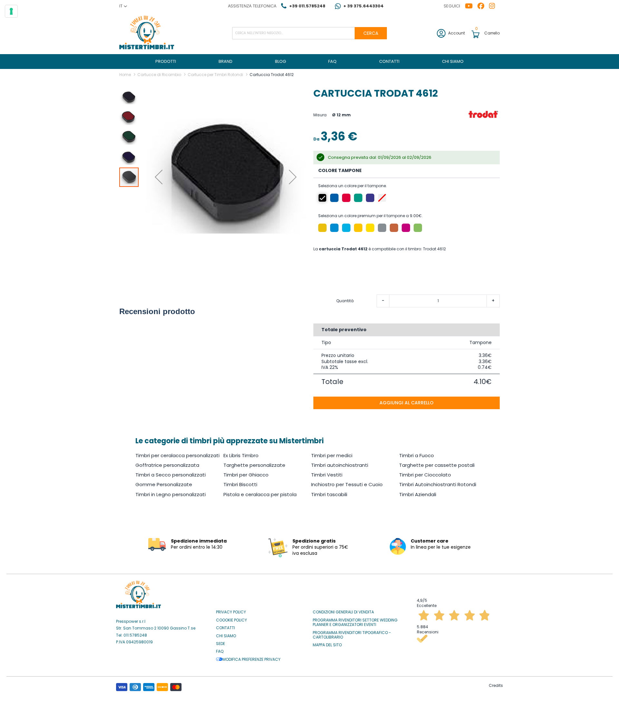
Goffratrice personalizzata (167, 465)
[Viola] (370, 198)
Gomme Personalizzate (163, 484)
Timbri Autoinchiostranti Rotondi (437, 484)
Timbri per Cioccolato (425, 474)
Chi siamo (226, 636)
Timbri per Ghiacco (246, 474)
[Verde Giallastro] (418, 228)
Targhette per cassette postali (437, 465)
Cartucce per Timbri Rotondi (215, 74)
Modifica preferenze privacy (251, 659)
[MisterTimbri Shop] (146, 33)
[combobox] (309, 33)
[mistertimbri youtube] (471, 6)
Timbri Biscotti (240, 484)
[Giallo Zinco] (370, 228)
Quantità (345, 300)
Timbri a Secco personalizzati (170, 474)
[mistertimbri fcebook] (483, 6)
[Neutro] (382, 198)
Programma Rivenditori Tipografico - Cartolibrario (352, 635)
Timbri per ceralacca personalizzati (177, 455)
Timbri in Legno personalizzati (170, 494)
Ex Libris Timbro (241, 455)
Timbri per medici (331, 455)
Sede (220, 643)
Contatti (225, 628)
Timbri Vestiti (326, 474)
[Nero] (322, 198)
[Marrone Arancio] (394, 228)
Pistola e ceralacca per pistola (260, 494)
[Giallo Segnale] (358, 228)
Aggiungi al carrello (406, 402)
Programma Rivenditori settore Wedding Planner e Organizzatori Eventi (355, 622)
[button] (123, 6)
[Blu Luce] (346, 228)
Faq (219, 651)
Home (125, 74)
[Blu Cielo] (334, 228)
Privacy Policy (231, 612)
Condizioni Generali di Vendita (343, 612)
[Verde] (358, 198)
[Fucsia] (406, 228)
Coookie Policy (231, 620)
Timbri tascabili (329, 494)
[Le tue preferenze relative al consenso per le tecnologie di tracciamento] (11, 11)
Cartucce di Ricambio (159, 74)
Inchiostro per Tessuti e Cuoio (347, 484)
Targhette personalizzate (254, 465)
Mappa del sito (327, 645)
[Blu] (334, 198)
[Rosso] (346, 198)
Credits (496, 685)
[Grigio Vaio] (382, 228)
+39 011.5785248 (307, 6)
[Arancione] (322, 228)
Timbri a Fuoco (416, 455)
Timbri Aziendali (417, 494)
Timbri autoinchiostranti (339, 465)
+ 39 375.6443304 (363, 6)
